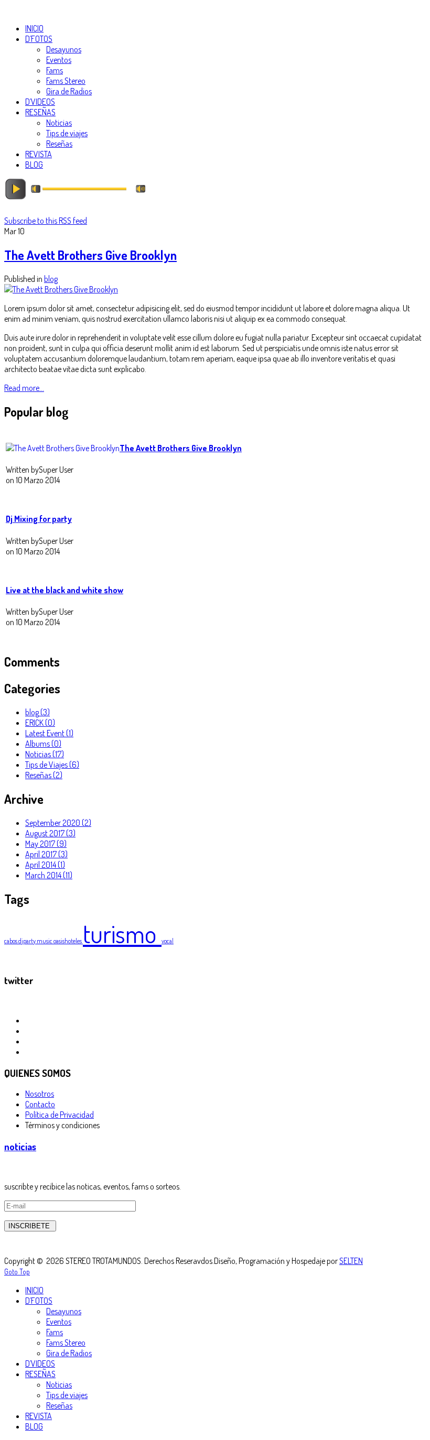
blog (51, 279)
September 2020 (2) (58, 822)
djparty (27, 941)
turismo (122, 933)
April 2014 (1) (45, 864)
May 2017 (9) (46, 843)
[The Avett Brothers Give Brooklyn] (61, 289)
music (45, 941)
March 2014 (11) (48, 875)
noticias (20, 1146)
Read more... (24, 388)
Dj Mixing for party (39, 519)
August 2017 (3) (50, 833)
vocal (168, 941)
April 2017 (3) (46, 854)
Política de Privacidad (59, 1114)
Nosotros (39, 1093)
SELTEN (351, 1261)
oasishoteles (68, 941)
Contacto (40, 1104)
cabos (11, 941)
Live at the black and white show (64, 590)
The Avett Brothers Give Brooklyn (90, 255)
